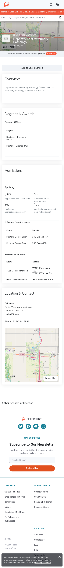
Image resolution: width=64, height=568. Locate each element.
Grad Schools (16, 11)
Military (7, 507)
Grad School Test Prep (14, 497)
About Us (38, 534)
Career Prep (9, 502)
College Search (41, 492)
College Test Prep (12, 492)
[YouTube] (36, 426)
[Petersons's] (6, 4)
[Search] (51, 4)
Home (4, 11)
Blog (36, 550)
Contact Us (39, 540)
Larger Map (50, 378)
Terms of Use (10, 548)
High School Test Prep (14, 512)
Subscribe (32, 468)
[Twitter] (20, 426)
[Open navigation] (57, 4)
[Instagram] (43, 426)
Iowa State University (35, 11)
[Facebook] (28, 426)
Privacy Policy (10, 545)
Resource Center (41, 507)
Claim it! (51, 53)
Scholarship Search (43, 502)
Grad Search (40, 497)
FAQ (36, 545)
